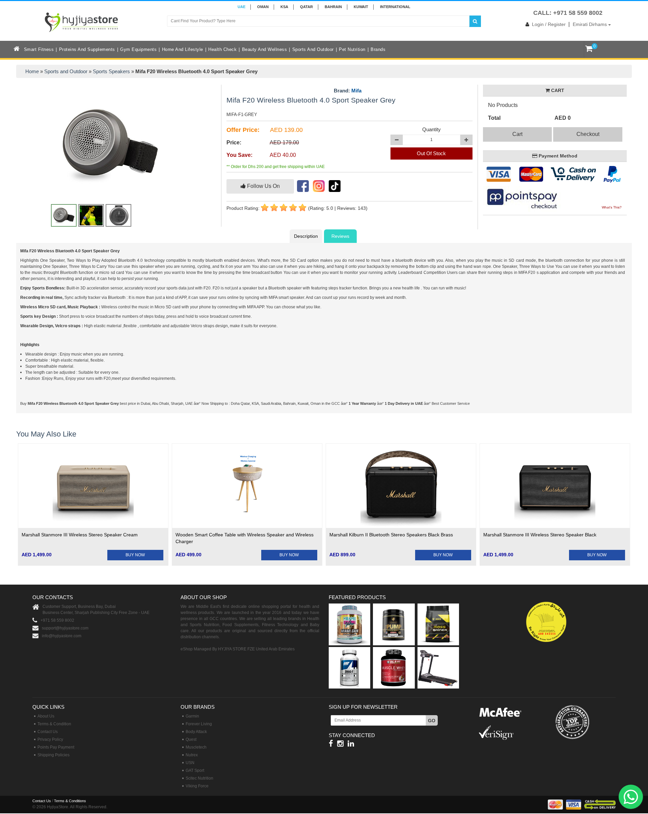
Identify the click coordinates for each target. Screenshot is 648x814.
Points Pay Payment (55, 747)
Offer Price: (243, 130)
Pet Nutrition (352, 49)
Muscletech (196, 747)
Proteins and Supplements (87, 49)
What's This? (612, 207)
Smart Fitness (39, 49)
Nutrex (192, 755)
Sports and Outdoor (313, 49)
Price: (233, 142)
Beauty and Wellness (264, 49)
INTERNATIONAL (395, 7)
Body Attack (196, 731)
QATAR (306, 7)
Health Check (222, 49)
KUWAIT (361, 7)
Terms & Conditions (70, 801)
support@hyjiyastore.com (65, 628)
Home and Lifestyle (182, 49)
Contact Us (47, 731)
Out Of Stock (431, 153)
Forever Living (199, 724)
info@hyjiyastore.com (61, 636)
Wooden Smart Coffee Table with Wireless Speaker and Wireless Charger (245, 538)
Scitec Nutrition (199, 778)
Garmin (192, 716)
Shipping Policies (53, 755)
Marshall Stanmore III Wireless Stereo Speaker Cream (80, 534)
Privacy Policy (50, 739)
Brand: (347, 90)
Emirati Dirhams (590, 24)
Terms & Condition (54, 724)
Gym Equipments (138, 49)
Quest (191, 739)
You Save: (239, 155)
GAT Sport (195, 770)
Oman (263, 7)
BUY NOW (135, 555)
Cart (517, 134)
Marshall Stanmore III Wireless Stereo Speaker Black (539, 534)
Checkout (587, 134)
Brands (378, 49)
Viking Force (197, 786)
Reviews (340, 236)
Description (306, 236)
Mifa (356, 90)
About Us (45, 716)
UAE (241, 7)
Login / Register (549, 24)
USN (190, 762)
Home (32, 71)
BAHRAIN (333, 7)
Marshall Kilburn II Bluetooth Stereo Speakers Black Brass (391, 534)
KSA (284, 7)
